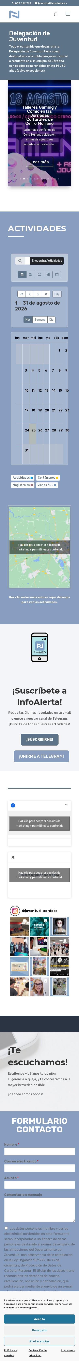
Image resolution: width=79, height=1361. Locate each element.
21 (53, 410)
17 (26, 410)
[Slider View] (56, 274)
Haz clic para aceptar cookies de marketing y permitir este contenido (39, 547)
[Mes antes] (30, 294)
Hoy (57, 294)
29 (61, 430)
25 (34, 430)
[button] (19, 926)
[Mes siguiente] (38, 294)
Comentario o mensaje (23, 1195)
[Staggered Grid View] (48, 274)
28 (54, 430)
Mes (28, 319)
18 (33, 410)
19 (40, 410)
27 (47, 430)
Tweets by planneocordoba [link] (39, 875)
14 (54, 390)
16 (67, 390)
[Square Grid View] (30, 274)
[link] (14, 14)
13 (46, 390)
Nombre (11, 1144)
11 (55, 179)
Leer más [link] (39, 161)
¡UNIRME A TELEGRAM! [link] (41, 756)
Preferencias (40, 1341)
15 (60, 390)
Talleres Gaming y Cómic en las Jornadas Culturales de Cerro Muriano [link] (39, 115)
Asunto (11, 1178)
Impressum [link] (68, 1350)
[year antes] (21, 294)
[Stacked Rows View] (39, 274)
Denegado (39, 1330)
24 (27, 430)
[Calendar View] (22, 274)
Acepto (39, 1319)
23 (67, 410)
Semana (40, 319)
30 (67, 430)
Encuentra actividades (47, 260)
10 (51, 179)
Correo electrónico (21, 1161)
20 (47, 410)
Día (51, 319)
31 (26, 450)
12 (58, 179)
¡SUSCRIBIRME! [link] (39, 739)
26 (40, 430)
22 (61, 410)
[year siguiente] (46, 294)
